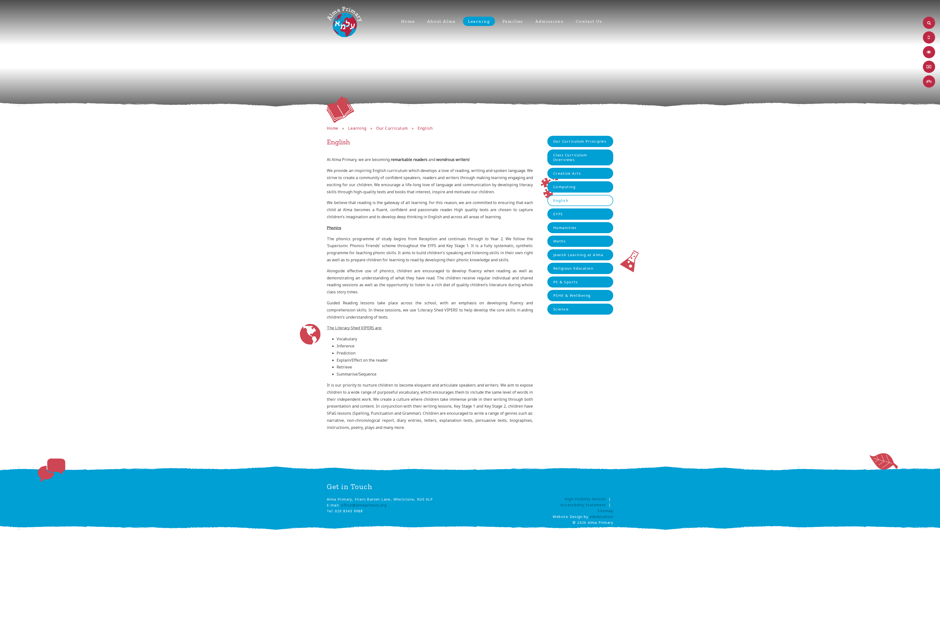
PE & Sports (565, 281)
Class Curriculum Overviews (570, 157)
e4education (601, 516)
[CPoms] (929, 52)
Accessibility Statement (583, 505)
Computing (564, 186)
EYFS (558, 213)
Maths (559, 241)
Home (332, 128)
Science (561, 309)
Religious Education (573, 268)
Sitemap (605, 510)
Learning (357, 128)
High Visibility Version (585, 499)
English (425, 128)
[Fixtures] (929, 81)
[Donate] (929, 67)
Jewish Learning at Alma (578, 254)
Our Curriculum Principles (580, 141)
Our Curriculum (392, 128)
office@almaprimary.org (364, 505)
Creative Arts (567, 173)
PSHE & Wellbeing (572, 295)
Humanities (565, 227)
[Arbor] (929, 37)
